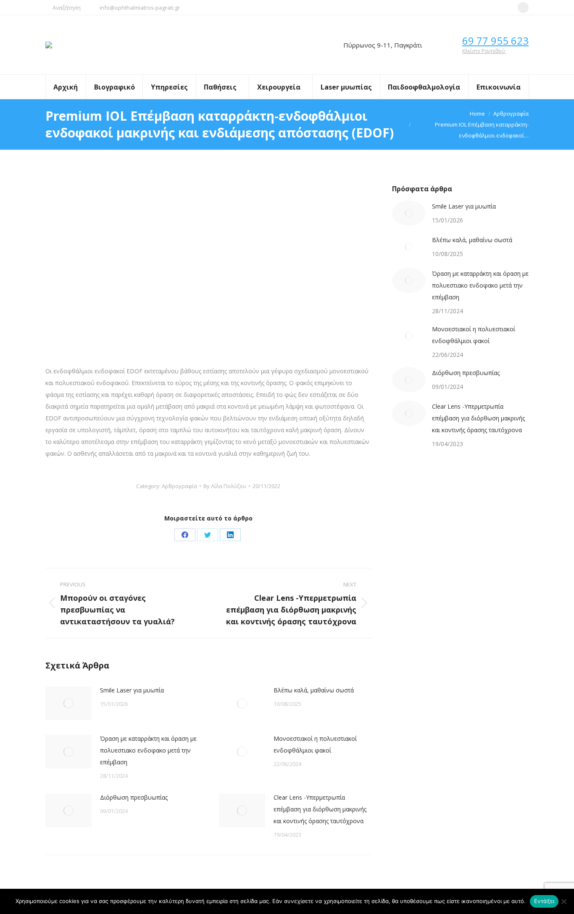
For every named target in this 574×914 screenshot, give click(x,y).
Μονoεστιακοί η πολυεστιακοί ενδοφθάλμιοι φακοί (315, 744)
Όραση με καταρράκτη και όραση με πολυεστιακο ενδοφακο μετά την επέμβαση (148, 750)
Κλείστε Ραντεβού (484, 51)
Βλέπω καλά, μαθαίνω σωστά (314, 690)
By (224, 486)
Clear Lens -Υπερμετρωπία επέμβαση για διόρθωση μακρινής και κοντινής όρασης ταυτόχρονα (320, 809)
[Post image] (68, 703)
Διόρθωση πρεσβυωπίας (134, 797)
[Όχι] (563, 901)
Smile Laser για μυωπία (132, 690)
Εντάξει (544, 901)
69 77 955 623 (495, 41)
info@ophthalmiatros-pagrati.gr (140, 7)
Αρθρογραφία (179, 486)
